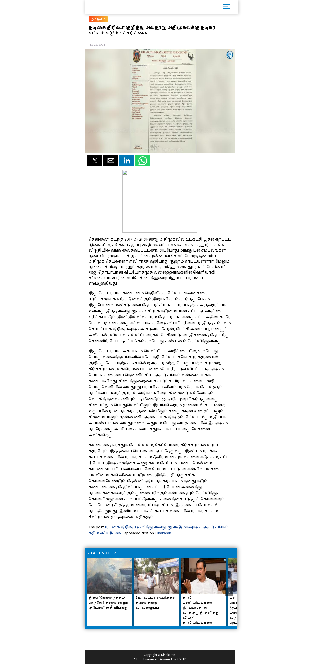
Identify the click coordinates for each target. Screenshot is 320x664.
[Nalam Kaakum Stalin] (160, 231)
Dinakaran (163, 533)
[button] (95, 160)
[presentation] (229, 592)
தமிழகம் (99, 19)
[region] (125, 637)
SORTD (181, 659)
